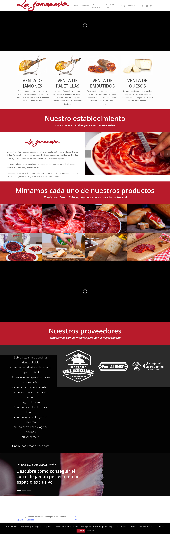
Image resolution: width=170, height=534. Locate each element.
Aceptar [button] (81, 530)
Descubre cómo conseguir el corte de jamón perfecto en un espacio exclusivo (48, 476)
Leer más (90, 530)
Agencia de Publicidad (25, 520)
